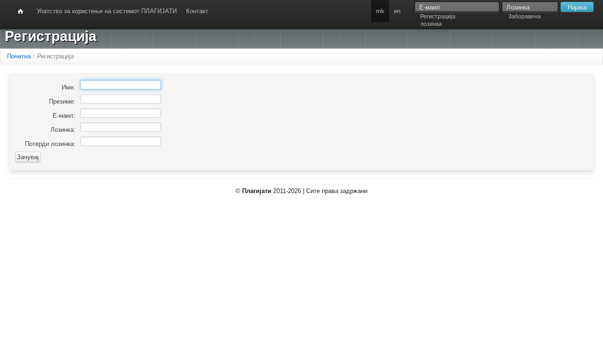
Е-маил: (64, 115)
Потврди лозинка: (50, 143)
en (397, 11)
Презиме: (62, 101)
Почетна (19, 56)
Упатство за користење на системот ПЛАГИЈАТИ (107, 11)
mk (380, 11)
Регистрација (438, 16)
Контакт (197, 11)
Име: (68, 86)
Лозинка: (62, 129)
